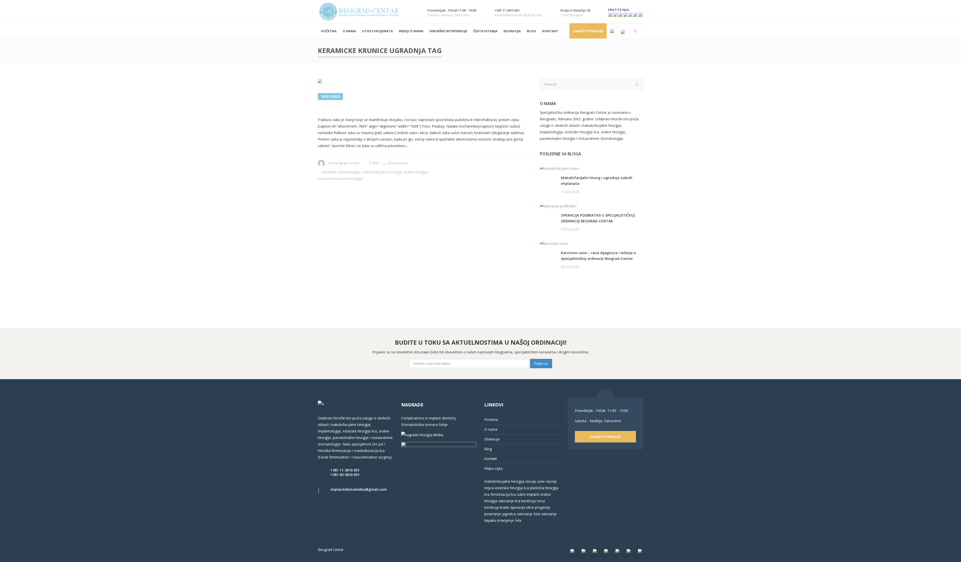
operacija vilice (522, 507)
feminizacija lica (503, 494)
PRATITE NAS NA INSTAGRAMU (566, 292)
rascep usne (535, 481)
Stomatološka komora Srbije (424, 424)
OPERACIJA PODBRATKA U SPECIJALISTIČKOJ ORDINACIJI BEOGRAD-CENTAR (598, 218)
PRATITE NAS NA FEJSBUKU (563, 286)
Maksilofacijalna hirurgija (382, 172)
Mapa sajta (493, 468)
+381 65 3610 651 (345, 474)
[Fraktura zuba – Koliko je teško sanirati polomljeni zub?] (345, 82)
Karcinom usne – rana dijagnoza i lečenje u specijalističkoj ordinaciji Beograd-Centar (598, 255)
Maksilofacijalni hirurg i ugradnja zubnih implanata (596, 180)
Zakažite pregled (588, 31)
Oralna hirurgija (416, 172)
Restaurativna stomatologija (340, 178)
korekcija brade (496, 507)
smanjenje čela (509, 520)
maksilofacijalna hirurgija (504, 481)
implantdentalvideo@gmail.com (358, 489)
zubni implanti (528, 494)
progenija (542, 507)
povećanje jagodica (500, 513)
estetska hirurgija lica (512, 487)
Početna (491, 419)
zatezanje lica (509, 500)
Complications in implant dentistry (428, 418)
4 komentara (397, 163)
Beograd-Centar (346, 163)
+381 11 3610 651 (345, 470)
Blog (488, 448)
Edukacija (492, 439)
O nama (490, 429)
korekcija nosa (532, 500)
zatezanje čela (528, 513)
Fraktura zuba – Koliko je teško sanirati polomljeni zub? (413, 109)
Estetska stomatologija (341, 172)
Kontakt (490, 458)
